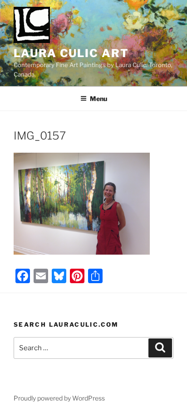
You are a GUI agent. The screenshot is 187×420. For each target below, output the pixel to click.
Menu (98, 98)
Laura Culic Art (71, 53)
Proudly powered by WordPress (59, 398)
